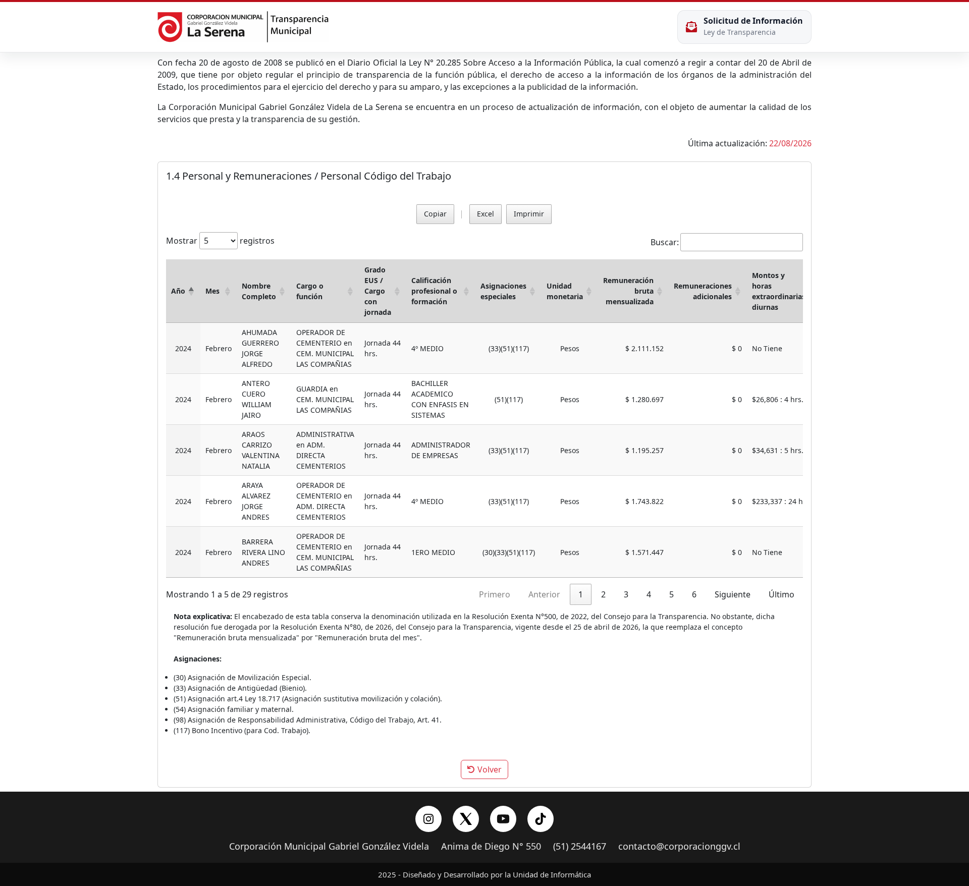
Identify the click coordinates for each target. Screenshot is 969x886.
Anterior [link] (544, 594)
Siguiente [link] (732, 594)
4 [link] (649, 594)
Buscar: (665, 242)
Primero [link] (494, 594)
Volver (488, 769)
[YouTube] (503, 819)
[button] (191, 290)
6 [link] (694, 594)
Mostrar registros (220, 240)
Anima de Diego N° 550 (491, 846)
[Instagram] (428, 819)
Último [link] (781, 594)
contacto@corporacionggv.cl (679, 846)
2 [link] (603, 594)
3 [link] (626, 594)
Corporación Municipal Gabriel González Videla (329, 846)
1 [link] (580, 594)
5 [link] (671, 594)
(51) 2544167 (579, 846)
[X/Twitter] (466, 819)
